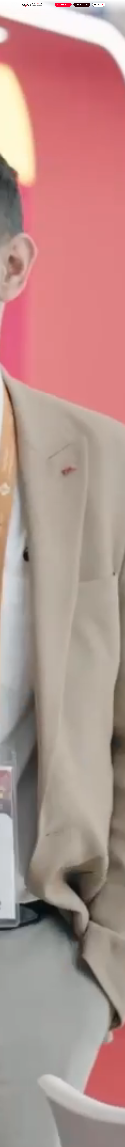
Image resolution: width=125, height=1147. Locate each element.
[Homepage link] (32, 4)
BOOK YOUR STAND (63, 4)
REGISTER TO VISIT (82, 4)
